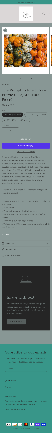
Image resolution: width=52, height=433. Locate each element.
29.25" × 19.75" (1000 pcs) (16, 120)
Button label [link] (16, 321)
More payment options (26, 151)
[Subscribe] (44, 369)
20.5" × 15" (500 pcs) (36, 115)
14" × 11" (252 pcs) (12, 115)
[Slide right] (31, 78)
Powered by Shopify (32, 428)
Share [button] (7, 235)
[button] (3, 13)
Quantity (5, 125)
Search (8, 387)
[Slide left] (20, 78)
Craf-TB (21, 428)
